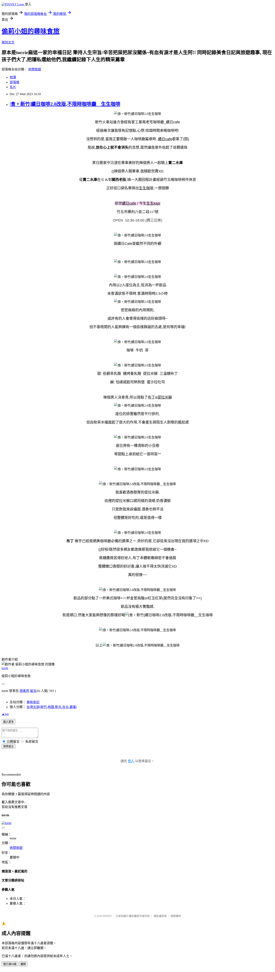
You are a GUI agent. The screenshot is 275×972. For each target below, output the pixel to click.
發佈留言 (8, 746)
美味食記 (33, 702)
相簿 (13, 77)
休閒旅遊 (34, 69)
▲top (5, 714)
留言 (33, 691)
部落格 (14, 82)
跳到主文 (8, 42)
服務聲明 (176, 915)
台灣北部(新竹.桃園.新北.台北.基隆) (52, 707)
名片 (13, 87)
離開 (23, 964)
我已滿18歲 (10, 964)
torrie (5, 668)
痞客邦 (24, 691)
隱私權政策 (160, 915)
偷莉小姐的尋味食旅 (31, 31)
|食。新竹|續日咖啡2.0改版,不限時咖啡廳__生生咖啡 (65, 104)
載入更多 (8, 721)
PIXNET (107, 915)
